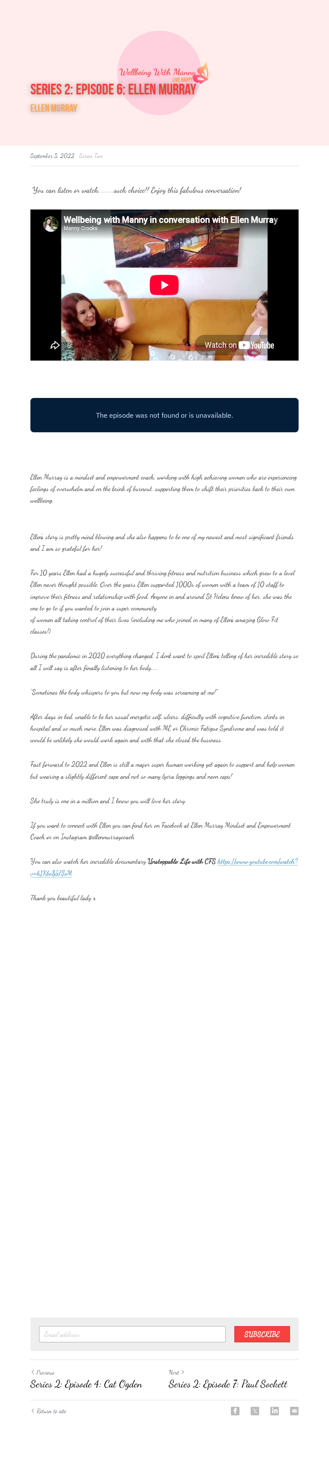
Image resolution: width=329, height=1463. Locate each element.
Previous (45, 1372)
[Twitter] (255, 1411)
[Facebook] (235, 1411)
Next (174, 1372)
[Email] (294, 1411)
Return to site (51, 1410)
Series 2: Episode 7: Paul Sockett (228, 1384)
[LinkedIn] (274, 1411)
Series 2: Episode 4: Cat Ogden (86, 1384)
